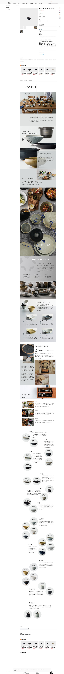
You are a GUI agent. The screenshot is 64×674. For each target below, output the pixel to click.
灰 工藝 (54, 59)
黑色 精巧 (34, 59)
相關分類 (21, 57)
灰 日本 (38, 59)
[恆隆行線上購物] (9, 2)
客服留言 (37, 672)
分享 (40, 54)
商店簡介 (25, 672)
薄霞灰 (44, 16)
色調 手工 (42, 59)
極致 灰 (50, 59)
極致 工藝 (22, 61)
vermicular (40, 29)
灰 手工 (26, 59)
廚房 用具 (22, 59)
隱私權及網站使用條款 (26, 673)
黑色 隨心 (46, 59)
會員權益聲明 (37, 673)
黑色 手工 (30, 59)
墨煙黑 (40, 16)
